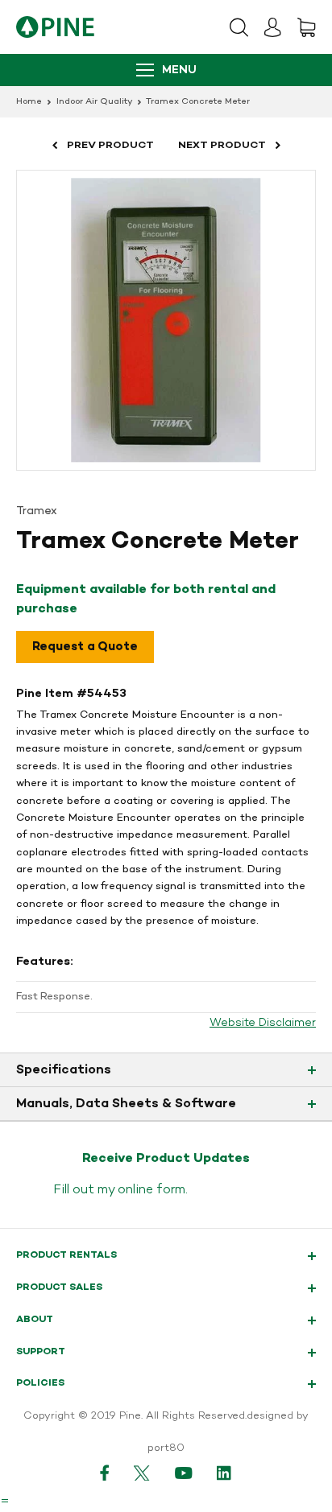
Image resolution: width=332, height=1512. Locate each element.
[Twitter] (142, 1473)
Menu (179, 70)
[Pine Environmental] (55, 27)
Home (29, 102)
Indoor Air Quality (94, 102)
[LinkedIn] (225, 1473)
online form (151, 1190)
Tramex (36, 511)
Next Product (222, 145)
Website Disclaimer (263, 1023)
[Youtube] (184, 1473)
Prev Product (110, 145)
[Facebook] (105, 1473)
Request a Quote (85, 647)
